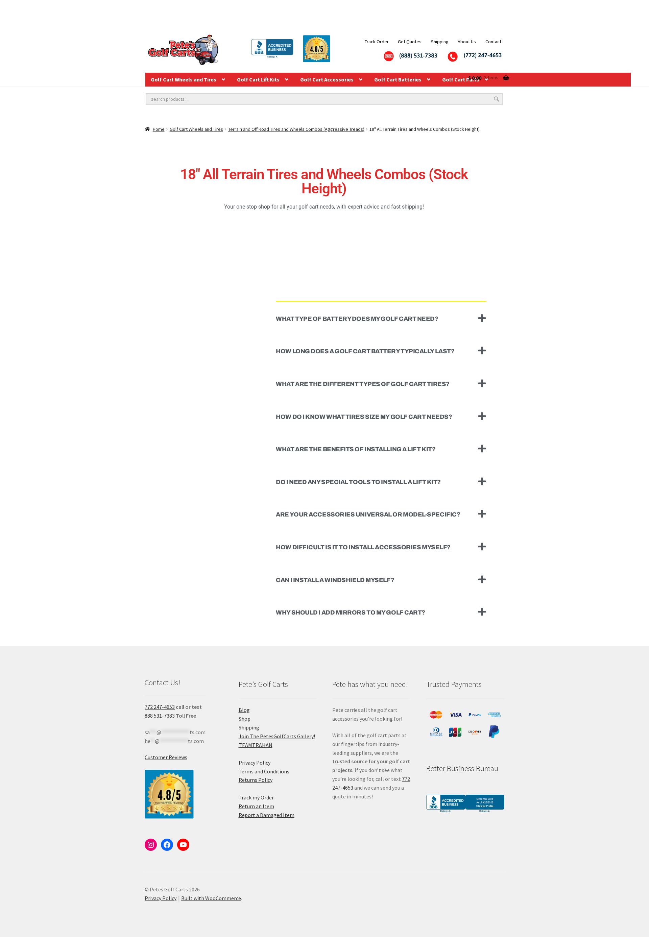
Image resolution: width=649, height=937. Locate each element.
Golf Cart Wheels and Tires (183, 79)
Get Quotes (410, 42)
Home (159, 129)
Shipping (440, 42)
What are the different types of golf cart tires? (362, 384)
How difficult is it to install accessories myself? (363, 547)
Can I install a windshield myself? (335, 580)
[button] (381, 318)
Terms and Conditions (264, 771)
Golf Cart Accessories (327, 79)
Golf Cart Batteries (398, 79)
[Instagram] (151, 845)
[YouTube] (183, 845)
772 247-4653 (160, 706)
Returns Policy (255, 779)
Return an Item (256, 806)
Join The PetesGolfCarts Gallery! (277, 736)
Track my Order (256, 797)
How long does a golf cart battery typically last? (365, 351)
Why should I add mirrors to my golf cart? (350, 612)
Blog (244, 709)
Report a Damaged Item (266, 815)
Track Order (377, 42)
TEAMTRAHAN (255, 745)
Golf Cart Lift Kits (258, 79)
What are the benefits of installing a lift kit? (355, 449)
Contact (493, 42)
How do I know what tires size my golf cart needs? (364, 416)
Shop (244, 718)
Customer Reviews (166, 757)
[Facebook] (167, 845)
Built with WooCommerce (211, 898)
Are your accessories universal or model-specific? (368, 514)
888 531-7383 (160, 715)
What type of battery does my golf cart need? (357, 318)
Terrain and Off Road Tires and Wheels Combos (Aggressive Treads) (296, 129)
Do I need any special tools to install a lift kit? (358, 482)
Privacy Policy (254, 762)
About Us (467, 42)
